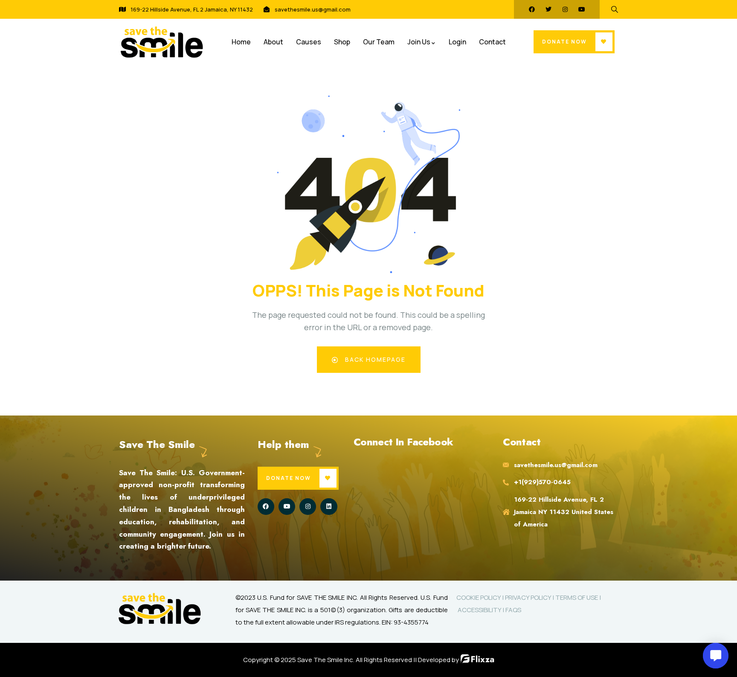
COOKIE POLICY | (480, 597)
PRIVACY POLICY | (530, 597)
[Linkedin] (328, 506)
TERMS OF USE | (578, 597)
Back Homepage (374, 359)
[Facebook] (532, 9)
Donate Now (564, 41)
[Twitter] (548, 9)
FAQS (513, 609)
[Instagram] (565, 9)
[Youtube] (582, 9)
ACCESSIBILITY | (481, 609)
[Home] (161, 42)
